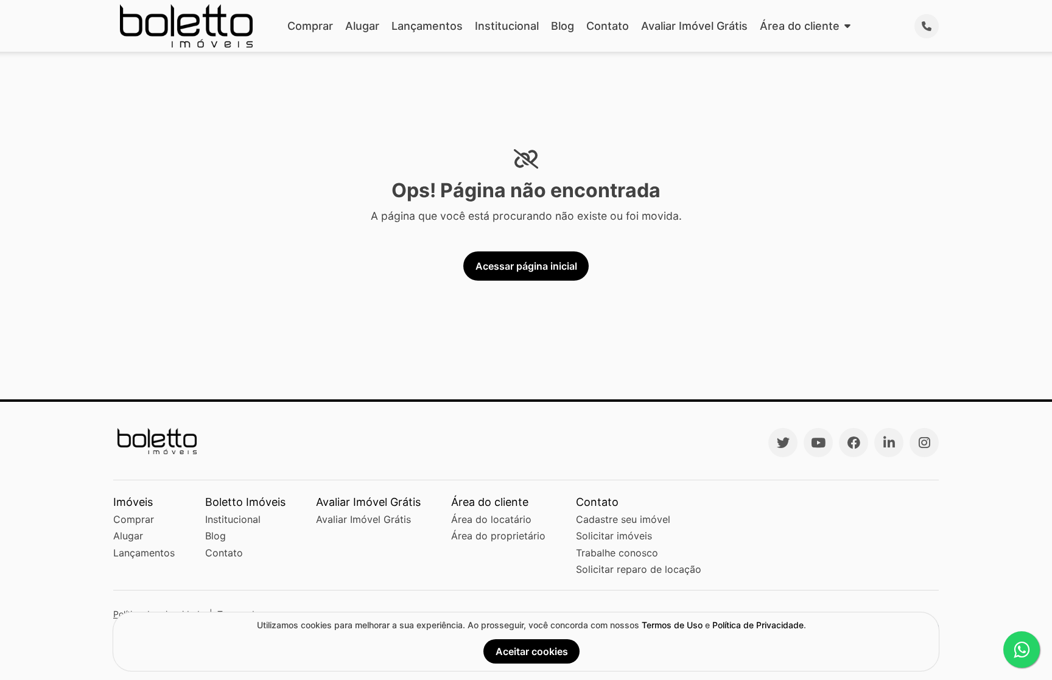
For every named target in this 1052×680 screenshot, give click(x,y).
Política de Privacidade (758, 625)
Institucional (507, 25)
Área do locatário (491, 519)
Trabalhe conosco (617, 553)
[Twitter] (783, 442)
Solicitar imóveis (614, 536)
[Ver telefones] (926, 26)
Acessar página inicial (526, 266)
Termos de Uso (672, 625)
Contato (607, 25)
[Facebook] (853, 442)
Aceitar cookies (532, 651)
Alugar (362, 25)
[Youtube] (818, 442)
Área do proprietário (498, 536)
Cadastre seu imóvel (623, 519)
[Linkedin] (888, 442)
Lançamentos (427, 25)
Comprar (310, 25)
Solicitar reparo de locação (638, 569)
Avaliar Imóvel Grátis (694, 25)
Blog (562, 25)
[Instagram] (924, 442)
